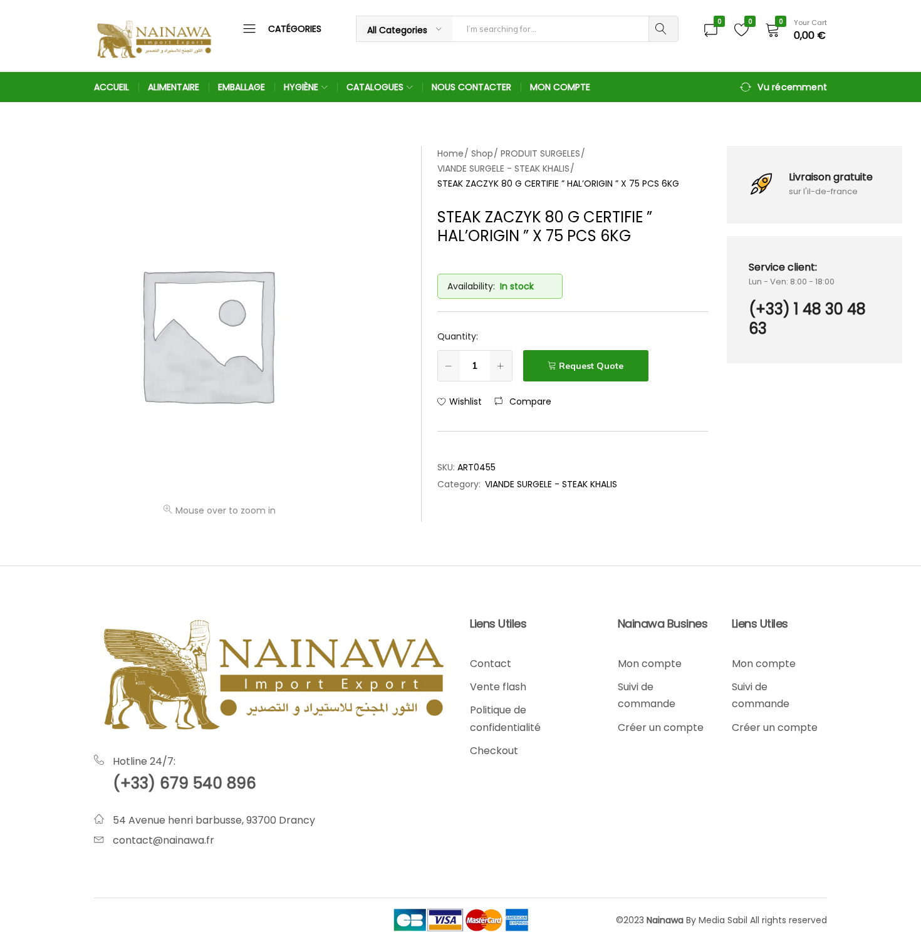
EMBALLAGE (241, 87)
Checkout (494, 750)
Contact (490, 663)
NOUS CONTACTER (471, 87)
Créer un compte (661, 727)
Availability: (471, 286)
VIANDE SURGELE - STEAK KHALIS (551, 484)
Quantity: (457, 336)
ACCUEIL (111, 87)
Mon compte (650, 663)
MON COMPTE (560, 87)
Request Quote (591, 365)
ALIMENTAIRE (173, 87)
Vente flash (498, 687)
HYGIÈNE (301, 87)
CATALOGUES (374, 87)
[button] (522, 401)
